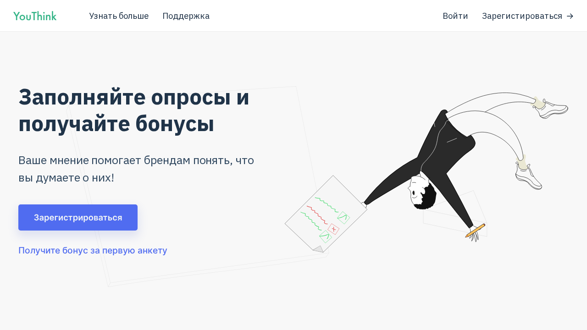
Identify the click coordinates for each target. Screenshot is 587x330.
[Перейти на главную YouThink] (35, 17)
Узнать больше (119, 15)
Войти (455, 15)
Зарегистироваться (522, 15)
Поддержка (186, 15)
